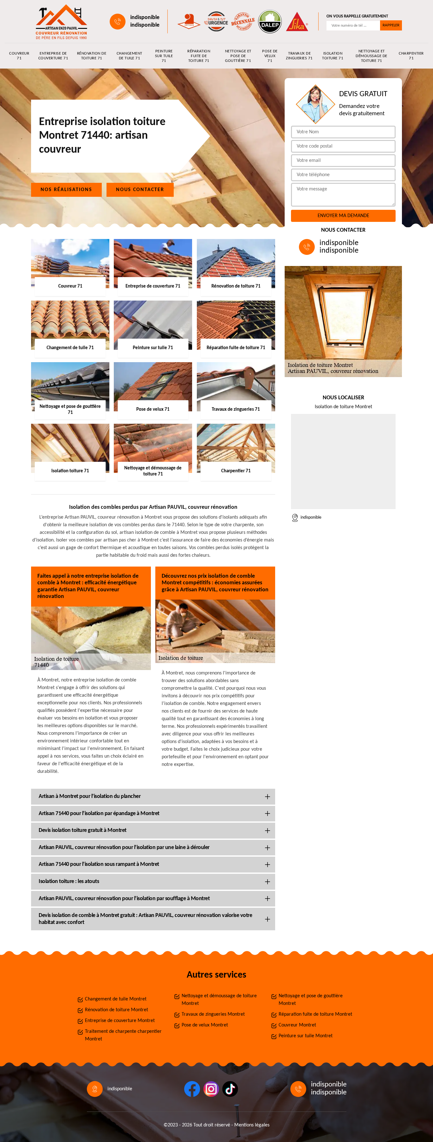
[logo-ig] (211, 1089)
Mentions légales (251, 1125)
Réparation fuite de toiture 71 (198, 56)
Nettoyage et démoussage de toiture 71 (371, 56)
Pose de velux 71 (270, 56)
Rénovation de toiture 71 (92, 55)
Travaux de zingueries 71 (299, 55)
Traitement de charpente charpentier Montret (123, 1035)
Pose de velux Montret (205, 1025)
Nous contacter (140, 189)
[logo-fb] (192, 1089)
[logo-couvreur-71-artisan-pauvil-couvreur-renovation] (60, 21)
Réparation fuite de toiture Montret (315, 1014)
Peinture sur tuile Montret (306, 1036)
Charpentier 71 (411, 55)
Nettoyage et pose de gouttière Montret (311, 999)
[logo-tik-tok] (230, 1089)
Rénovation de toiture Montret (116, 1010)
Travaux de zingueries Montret (213, 1014)
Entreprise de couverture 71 (53, 55)
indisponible (144, 18)
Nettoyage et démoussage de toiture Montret (219, 999)
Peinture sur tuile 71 (164, 56)
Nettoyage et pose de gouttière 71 (238, 56)
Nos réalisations (66, 189)
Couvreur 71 (19, 55)
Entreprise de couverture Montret (120, 1020)
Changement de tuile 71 (129, 55)
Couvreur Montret (297, 1025)
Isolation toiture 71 (332, 55)
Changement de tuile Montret (115, 999)
